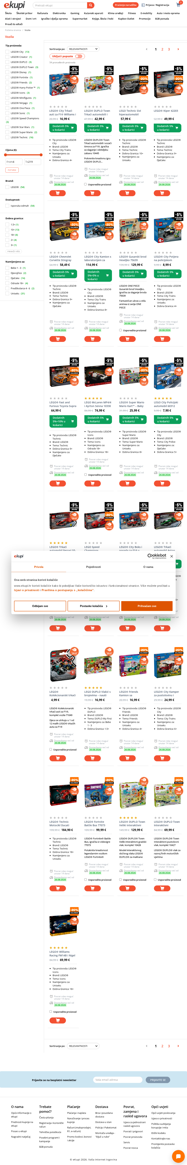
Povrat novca (130, 1147)
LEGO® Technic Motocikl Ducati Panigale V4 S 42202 (61, 823)
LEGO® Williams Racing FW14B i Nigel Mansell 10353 (62, 953)
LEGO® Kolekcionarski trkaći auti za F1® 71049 (62, 693)
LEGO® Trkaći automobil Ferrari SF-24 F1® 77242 (62, 549)
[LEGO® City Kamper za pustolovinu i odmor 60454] (167, 665)
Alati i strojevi (13, 18)
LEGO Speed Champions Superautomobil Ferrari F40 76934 (95, 549)
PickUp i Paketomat (106, 1127)
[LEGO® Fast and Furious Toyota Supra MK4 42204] (63, 375)
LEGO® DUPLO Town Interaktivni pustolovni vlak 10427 (167, 823)
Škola (8, 13)
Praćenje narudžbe (125, 5)
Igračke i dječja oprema (54, 18)
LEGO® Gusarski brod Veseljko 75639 (132, 258)
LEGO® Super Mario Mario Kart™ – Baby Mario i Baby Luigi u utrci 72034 (131, 404)
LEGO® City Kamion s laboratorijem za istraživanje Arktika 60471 (97, 258)
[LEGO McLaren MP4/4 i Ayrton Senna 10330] (98, 375)
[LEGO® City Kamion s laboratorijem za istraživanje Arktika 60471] (98, 230)
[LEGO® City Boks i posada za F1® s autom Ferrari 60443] (133, 520)
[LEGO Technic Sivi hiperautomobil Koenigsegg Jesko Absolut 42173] (132, 84)
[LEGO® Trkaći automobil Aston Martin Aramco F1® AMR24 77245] (167, 520)
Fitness (132, 13)
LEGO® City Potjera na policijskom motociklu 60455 (166, 258)
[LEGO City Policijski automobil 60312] (167, 375)
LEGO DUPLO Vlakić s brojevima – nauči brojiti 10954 (97, 693)
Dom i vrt (31, 18)
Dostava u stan (103, 1122)
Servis (126, 1142)
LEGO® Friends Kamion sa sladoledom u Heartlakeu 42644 (130, 693)
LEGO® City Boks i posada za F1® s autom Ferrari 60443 (131, 549)
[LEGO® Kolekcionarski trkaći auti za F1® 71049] (63, 665)
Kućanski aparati (93, 13)
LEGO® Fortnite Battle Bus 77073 (94, 823)
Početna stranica (13, 30)
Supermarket (79, 18)
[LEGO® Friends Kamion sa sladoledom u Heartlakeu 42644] (133, 665)
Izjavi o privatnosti (26, 589)
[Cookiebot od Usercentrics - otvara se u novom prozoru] (150, 556)
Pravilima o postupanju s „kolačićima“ (68, 589)
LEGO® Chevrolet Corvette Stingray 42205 (60, 258)
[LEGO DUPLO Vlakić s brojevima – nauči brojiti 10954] (98, 665)
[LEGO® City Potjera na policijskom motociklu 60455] (167, 230)
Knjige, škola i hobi (102, 18)
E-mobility (146, 13)
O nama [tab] (148, 566)
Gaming (74, 13)
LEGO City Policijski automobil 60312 (166, 404)
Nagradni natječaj (20, 1136)
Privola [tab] (38, 566)
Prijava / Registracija (157, 5)
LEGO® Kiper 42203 (166, 110)
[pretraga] (90, 5)
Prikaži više (13, 251)
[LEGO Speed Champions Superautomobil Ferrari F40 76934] (98, 520)
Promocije (144, 18)
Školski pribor (24, 13)
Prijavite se (158, 1080)
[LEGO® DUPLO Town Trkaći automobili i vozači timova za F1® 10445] (98, 84)
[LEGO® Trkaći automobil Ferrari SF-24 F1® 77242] (63, 520)
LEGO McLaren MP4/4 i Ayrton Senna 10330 (97, 404)
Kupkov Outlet (126, 18)
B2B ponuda (162, 18)
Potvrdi (12, 170)
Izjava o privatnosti (161, 1118)
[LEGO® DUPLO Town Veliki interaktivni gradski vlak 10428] (133, 795)
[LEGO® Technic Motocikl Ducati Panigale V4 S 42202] (63, 795)
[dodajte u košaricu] (57, 193)
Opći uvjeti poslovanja (163, 1113)
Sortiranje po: (57, 49)
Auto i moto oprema (168, 13)
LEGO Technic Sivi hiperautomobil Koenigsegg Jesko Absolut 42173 (130, 112)
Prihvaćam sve (147, 605)
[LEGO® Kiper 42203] (167, 84)
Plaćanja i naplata (76, 1113)
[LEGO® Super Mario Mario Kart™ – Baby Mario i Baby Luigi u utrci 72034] (133, 375)
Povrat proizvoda (132, 1136)
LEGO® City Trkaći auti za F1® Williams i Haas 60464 (62, 112)
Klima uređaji (115, 13)
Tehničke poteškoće (50, 1132)
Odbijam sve (40, 605)
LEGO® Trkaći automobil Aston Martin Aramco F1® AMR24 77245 (166, 549)
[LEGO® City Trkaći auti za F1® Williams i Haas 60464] (63, 84)
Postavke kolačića (91, 605)
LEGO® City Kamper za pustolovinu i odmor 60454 (166, 693)
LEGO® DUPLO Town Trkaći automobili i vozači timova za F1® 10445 (97, 112)
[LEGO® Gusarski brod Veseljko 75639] (133, 230)
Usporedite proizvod (99, 184)
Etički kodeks (158, 1133)
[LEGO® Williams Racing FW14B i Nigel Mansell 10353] (63, 925)
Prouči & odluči (14, 24)
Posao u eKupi (19, 1131)
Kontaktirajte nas (160, 1138)
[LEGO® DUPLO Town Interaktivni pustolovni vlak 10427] (167, 795)
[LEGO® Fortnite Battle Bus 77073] (98, 795)
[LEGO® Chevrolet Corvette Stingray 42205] (63, 230)
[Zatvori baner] (171, 556)
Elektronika (59, 13)
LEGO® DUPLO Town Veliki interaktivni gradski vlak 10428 (132, 823)
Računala (42, 13)
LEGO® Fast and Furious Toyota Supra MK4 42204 (62, 404)
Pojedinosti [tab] (93, 566)
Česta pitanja (46, 1117)
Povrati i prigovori (133, 1131)
